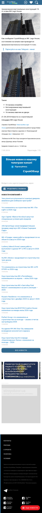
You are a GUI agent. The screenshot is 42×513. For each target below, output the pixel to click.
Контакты (7, 441)
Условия (7, 458)
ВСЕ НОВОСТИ (21, 350)
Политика (7, 454)
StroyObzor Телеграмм (13, 490)
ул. (11, 134)
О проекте (7, 450)
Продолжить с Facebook (16, 189)
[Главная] (12, 2)
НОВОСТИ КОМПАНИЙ (12, 194)
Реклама (7, 445)
